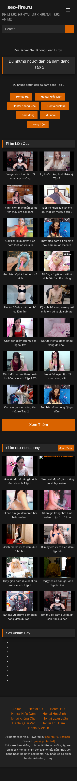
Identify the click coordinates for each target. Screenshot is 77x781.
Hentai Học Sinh (54, 713)
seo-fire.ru (19, 7)
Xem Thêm (38, 424)
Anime (17, 709)
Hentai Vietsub (56, 105)
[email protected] (44, 741)
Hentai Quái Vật (23, 723)
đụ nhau (51, 115)
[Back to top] (65, 769)
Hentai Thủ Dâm (53, 723)
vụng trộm (39, 124)
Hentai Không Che (24, 105)
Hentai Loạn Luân (55, 718)
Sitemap (65, 736)
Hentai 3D (36, 709)
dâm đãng (28, 115)
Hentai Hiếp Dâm (51, 96)
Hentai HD (22, 96)
